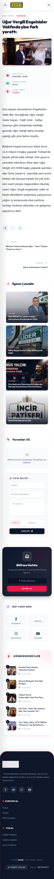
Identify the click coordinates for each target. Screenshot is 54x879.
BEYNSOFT (43, 867)
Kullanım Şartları (9, 840)
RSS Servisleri (8, 818)
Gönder (25, 531)
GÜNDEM (21, 16)
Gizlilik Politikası (9, 835)
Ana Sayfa (8, 16)
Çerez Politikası (9, 845)
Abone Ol (27, 589)
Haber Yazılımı (18, 867)
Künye (5, 808)
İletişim (5, 813)
